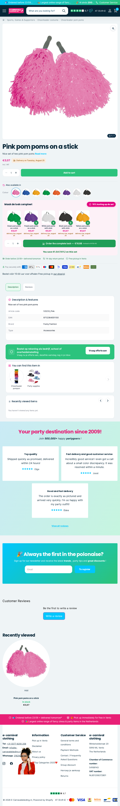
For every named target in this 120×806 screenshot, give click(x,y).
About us (36, 751)
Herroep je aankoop (70, 770)
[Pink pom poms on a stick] (16, 192)
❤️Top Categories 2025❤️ (45, 762)
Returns (64, 776)
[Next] (107, 400)
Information (40, 735)
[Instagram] (3, 763)
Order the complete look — (71, 243)
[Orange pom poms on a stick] (56, 192)
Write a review (54, 616)
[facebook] (11, 763)
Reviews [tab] (29, 287)
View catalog (4, 10)
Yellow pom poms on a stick (83, 227)
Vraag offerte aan (98, 350)
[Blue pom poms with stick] (26, 192)
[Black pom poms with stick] (87, 192)
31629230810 (20, 755)
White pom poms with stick (48, 227)
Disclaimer (37, 746)
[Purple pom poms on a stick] (66, 192)
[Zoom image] (113, 28)
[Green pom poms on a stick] (46, 192)
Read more (40, 153)
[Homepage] (3, 20)
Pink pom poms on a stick (26, 698)
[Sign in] (109, 10)
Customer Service (73, 735)
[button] (16, 173)
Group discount (68, 765)
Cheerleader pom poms (72, 20)
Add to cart (69, 172)
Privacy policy (38, 757)
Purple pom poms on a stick (31, 227)
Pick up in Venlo (40, 740)
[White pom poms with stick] (76, 192)
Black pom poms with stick (65, 227)
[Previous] (100, 400)
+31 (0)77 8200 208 (16, 744)
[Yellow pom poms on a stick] (36, 192)
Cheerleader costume (47, 20)
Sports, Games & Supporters (21, 20)
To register (85, 569)
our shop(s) (59, 273)
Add (26, 690)
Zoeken (64, 11)
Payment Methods (69, 750)
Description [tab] (13, 287)
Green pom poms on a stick (14, 227)
